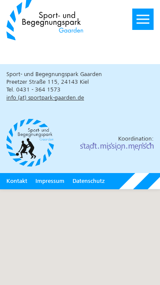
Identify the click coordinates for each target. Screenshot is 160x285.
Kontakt (16, 181)
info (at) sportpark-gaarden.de (45, 97)
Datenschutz (89, 181)
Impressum (49, 181)
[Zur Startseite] (59, 19)
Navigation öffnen (143, 19)
